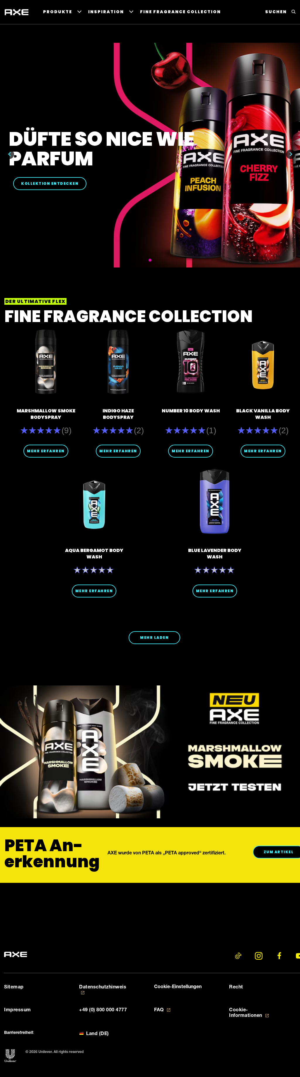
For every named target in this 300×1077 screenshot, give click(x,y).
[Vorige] (9, 154)
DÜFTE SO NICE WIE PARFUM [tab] (150, 260)
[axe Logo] (15, 955)
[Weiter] (290, 154)
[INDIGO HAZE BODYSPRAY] (118, 361)
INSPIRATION (106, 12)
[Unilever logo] (10, 1056)
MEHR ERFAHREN (46, 450)
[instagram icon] (258, 955)
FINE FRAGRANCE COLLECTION (180, 12)
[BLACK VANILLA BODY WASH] (263, 361)
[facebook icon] (279, 955)
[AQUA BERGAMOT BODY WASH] (94, 501)
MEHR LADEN (154, 637)
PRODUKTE (57, 12)
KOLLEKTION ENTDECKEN (53, 183)
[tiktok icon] (238, 955)
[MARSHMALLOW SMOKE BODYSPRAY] (45, 361)
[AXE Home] (16, 12)
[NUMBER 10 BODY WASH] (190, 361)
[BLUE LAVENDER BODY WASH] (214, 501)
